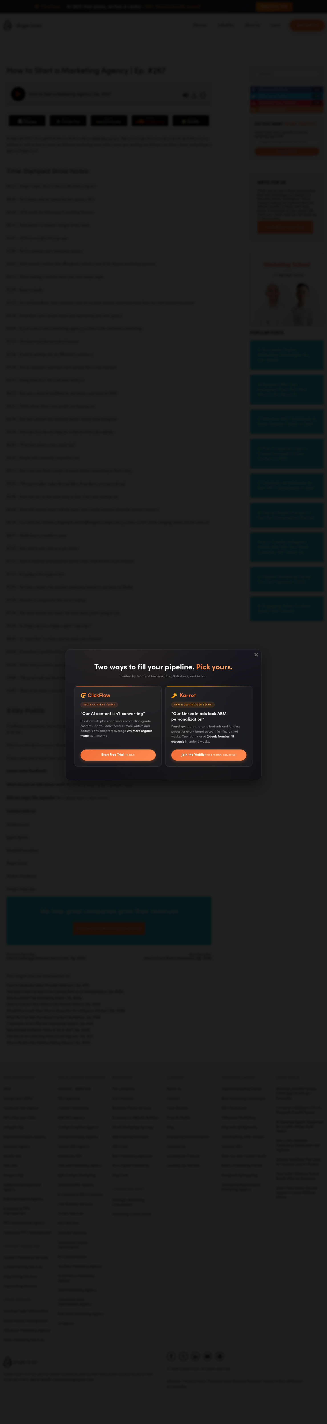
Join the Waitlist (209, 755)
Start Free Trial (118, 755)
